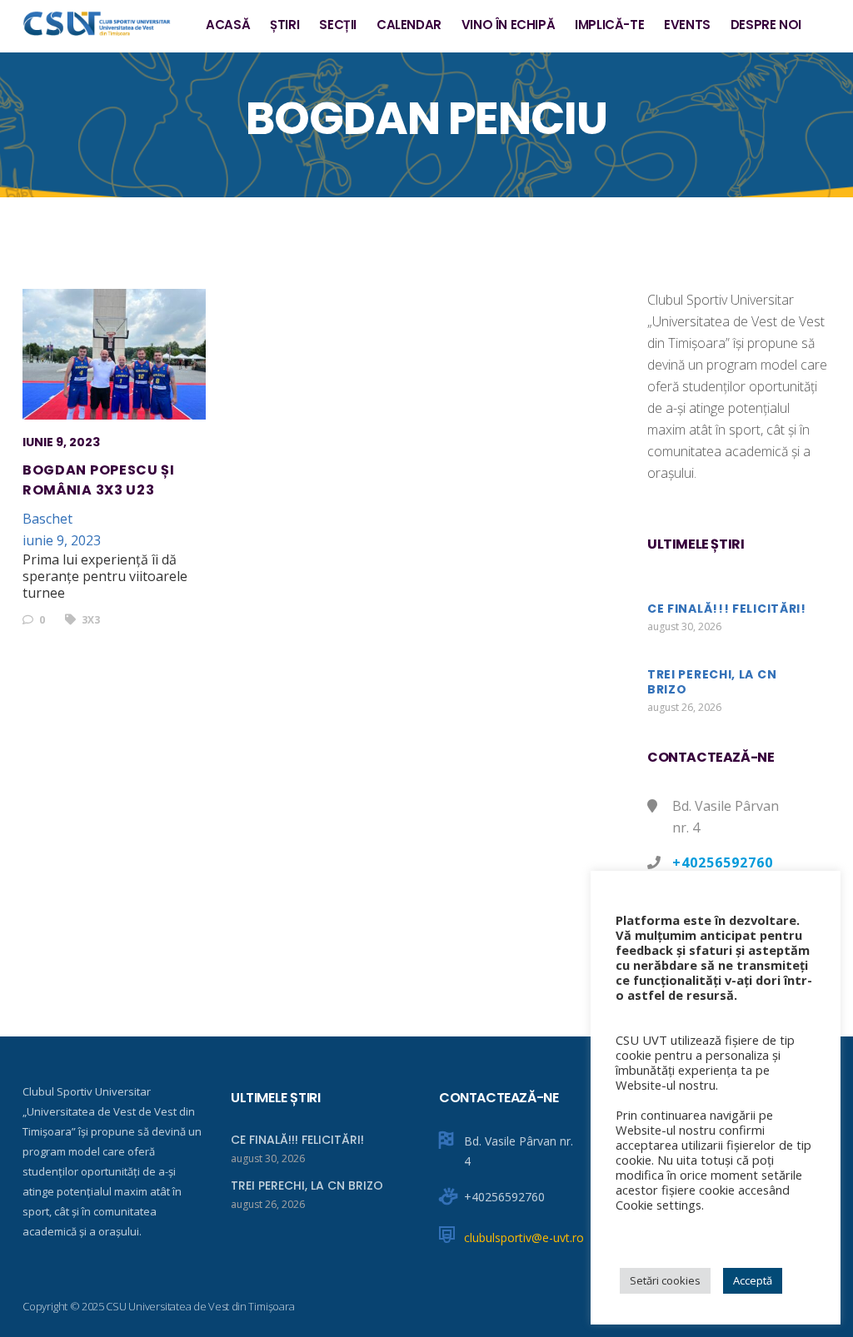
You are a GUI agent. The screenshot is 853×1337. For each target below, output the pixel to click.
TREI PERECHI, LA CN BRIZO (711, 682)
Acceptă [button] (752, 1280)
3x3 (89, 620)
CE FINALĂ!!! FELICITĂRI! (726, 608)
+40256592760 (722, 862)
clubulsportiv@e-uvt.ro (524, 1237)
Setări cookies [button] (665, 1280)
